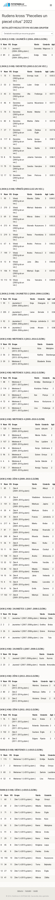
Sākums (20, 891)
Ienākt (35, 891)
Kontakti (28, 891)
